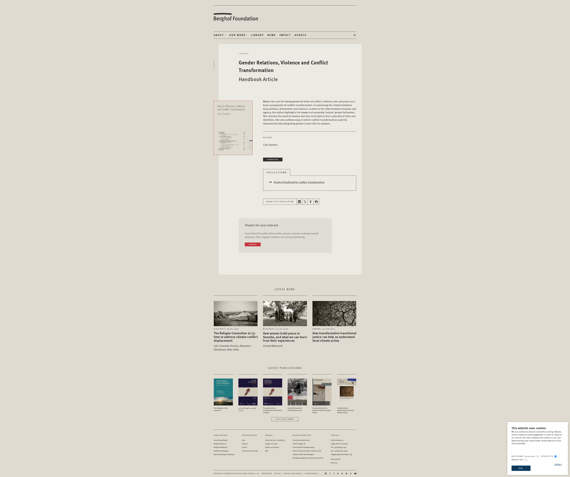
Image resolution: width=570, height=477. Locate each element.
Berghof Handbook (220, 447)
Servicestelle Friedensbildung (303, 447)
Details (558, 464)
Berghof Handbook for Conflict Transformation (299, 182)
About (219, 35)
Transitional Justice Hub (301, 440)
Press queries (336, 459)
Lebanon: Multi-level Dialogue (303, 454)
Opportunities (250, 435)
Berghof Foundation (236, 17)
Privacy (278, 473)
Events (244, 447)
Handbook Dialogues (221, 451)
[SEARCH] (355, 35)
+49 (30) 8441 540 (340, 447)
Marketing (518, 459)
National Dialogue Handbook (224, 454)
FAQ (266, 451)
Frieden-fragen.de (299, 444)
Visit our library (285, 419)
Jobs (243, 440)
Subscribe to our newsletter (275, 440)
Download (272, 159)
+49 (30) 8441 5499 (340, 451)
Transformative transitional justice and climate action (345, 410)
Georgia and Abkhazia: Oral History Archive (308, 458)
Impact (285, 35)
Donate (300, 35)
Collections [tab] (276, 172)
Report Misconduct (293, 473)
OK (521, 468)
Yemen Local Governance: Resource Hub (307, 451)
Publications (221, 435)
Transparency (312, 473)
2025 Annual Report (221, 440)
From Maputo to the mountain (221, 409)
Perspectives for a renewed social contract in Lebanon (272, 410)
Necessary (524, 456)
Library (257, 35)
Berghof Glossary (220, 444)
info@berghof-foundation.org (341, 454)
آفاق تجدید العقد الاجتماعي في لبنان (247, 409)
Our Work (237, 35)
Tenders (245, 444)
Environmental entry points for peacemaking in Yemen (321, 410)
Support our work (271, 444)
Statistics (547, 456)
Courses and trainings (250, 451)
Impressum (266, 473)
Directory (334, 463)
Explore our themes (272, 447)
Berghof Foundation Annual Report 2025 (295, 409)
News (271, 35)
